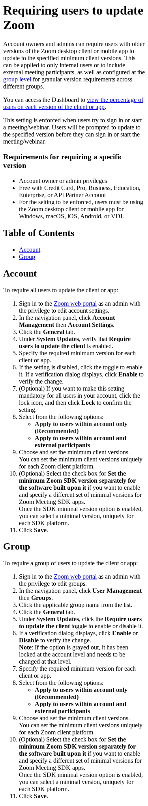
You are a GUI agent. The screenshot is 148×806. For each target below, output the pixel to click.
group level (17, 79)
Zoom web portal (75, 303)
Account (29, 249)
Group (27, 256)
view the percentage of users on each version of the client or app (73, 103)
